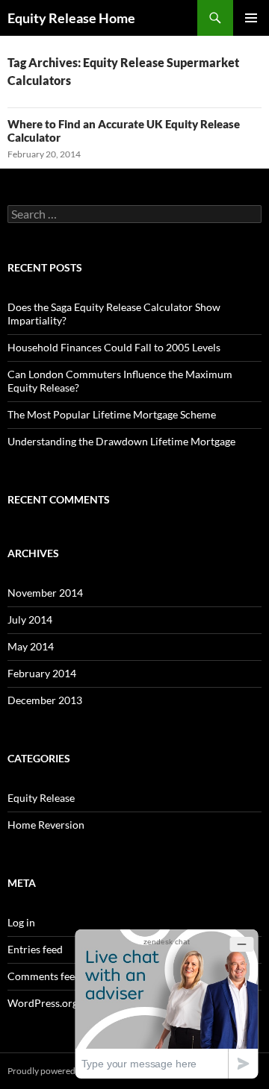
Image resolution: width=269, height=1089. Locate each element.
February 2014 (41, 673)
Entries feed (35, 949)
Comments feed (44, 976)
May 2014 (30, 646)
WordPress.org (42, 1003)
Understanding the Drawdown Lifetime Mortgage (121, 441)
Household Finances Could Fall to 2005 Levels (113, 347)
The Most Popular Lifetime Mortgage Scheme (111, 414)
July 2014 (29, 619)
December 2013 (44, 700)
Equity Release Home (71, 18)
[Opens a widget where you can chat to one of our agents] (166, 1003)
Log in (21, 922)
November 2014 (45, 592)
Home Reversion (45, 824)
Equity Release (41, 797)
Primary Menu (251, 18)
